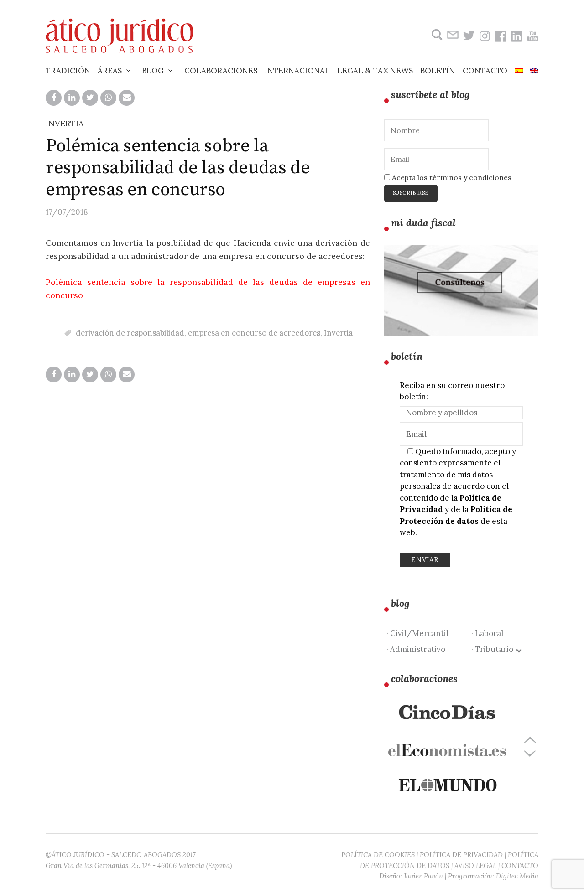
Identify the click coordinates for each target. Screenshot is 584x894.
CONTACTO (519, 865)
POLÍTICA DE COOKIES (378, 854)
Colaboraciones (220, 70)
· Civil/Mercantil (417, 633)
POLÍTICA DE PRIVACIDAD (461, 854)
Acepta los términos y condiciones (450, 177)
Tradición (68, 70)
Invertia (338, 333)
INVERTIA (64, 123)
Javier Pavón (423, 876)
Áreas (110, 70)
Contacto (485, 70)
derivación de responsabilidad (130, 333)
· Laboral (487, 633)
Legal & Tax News (375, 70)
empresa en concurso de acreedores (254, 333)
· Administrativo (415, 649)
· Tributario (494, 649)
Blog (153, 70)
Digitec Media (517, 876)
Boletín (437, 70)
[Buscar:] (436, 35)
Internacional (297, 70)
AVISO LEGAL (475, 865)
